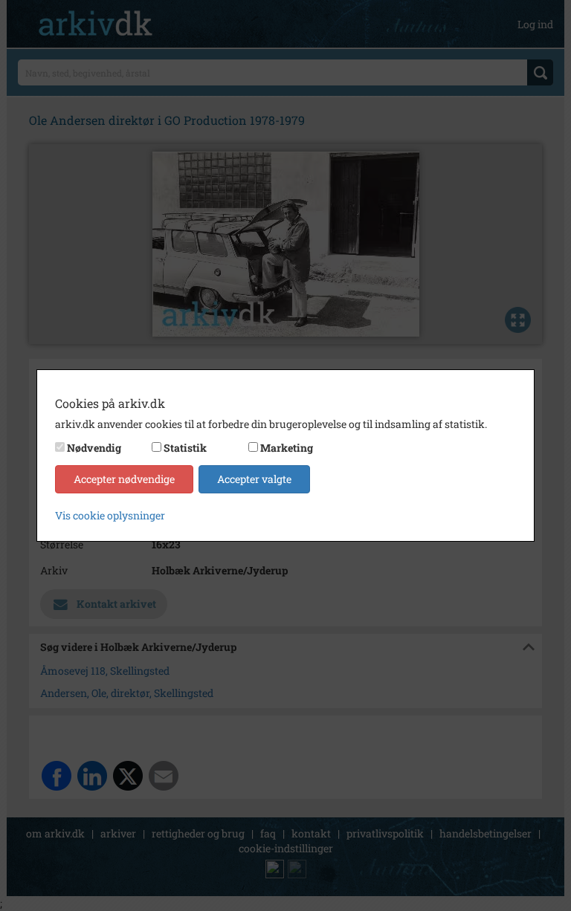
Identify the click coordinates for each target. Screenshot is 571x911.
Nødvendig (94, 448)
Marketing (286, 448)
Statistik (185, 448)
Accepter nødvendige (124, 479)
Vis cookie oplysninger (110, 515)
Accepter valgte (254, 479)
